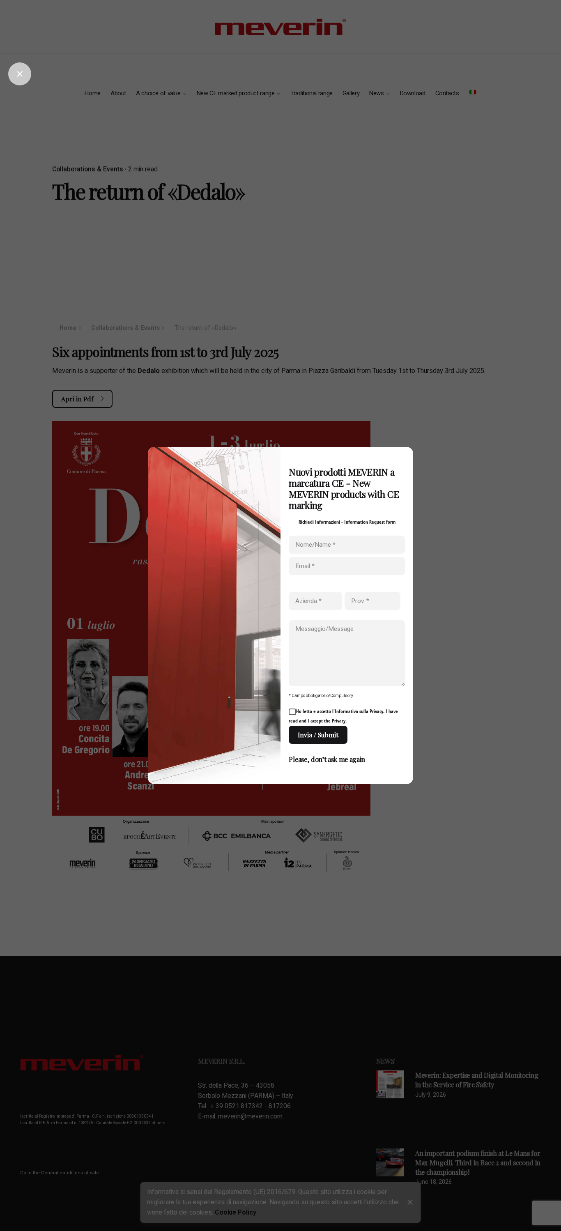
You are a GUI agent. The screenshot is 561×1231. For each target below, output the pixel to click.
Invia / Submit (318, 734)
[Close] (19, 73)
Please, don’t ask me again (327, 759)
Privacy (376, 711)
